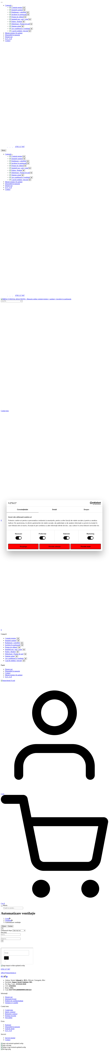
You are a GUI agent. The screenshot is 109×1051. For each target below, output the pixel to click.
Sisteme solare (16, 26)
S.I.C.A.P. (8, 39)
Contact (7, 41)
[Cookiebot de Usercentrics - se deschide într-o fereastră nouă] (91, 503)
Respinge (23, 546)
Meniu (3, 150)
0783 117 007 (5, 969)
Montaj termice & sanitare (13, 33)
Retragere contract (11, 1014)
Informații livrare (10, 999)
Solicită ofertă (9, 1029)
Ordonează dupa (6, 930)
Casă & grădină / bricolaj (19, 31)
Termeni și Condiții (11, 1003)
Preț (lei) (4, 932)
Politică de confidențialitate (14, 1001)
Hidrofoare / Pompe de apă (20, 24)
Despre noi (8, 37)
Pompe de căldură (17, 17)
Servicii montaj (10, 1038)
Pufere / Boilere (16, 21)
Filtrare (4, 926)
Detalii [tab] (54, 509)
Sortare (10, 926)
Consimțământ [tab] (22, 509)
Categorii (8, 5)
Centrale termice (16, 7)
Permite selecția (54, 546)
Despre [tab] (86, 509)
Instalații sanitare (17, 10)
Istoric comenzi (10, 1012)
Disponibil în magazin (12, 35)
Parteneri (8, 1025)
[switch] (42, 538)
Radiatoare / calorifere (18, 12)
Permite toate (86, 546)
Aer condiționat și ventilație (20, 28)
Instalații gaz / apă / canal (19, 19)
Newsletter (8, 1018)
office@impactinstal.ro (8, 973)
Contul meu (9, 1010)
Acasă (7, 918)
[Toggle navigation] (12, 154)
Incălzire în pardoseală (19, 14)
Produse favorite (10, 1016)
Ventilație (8, 920)
